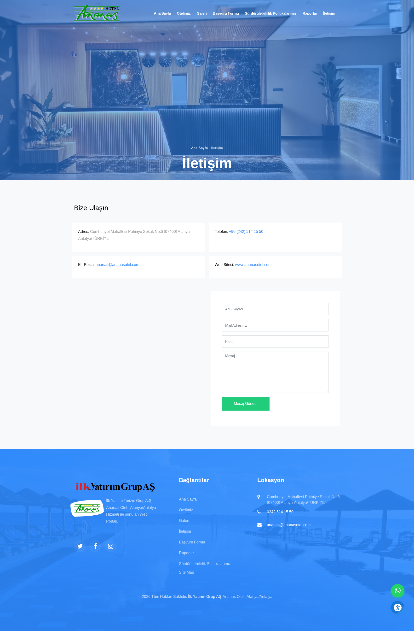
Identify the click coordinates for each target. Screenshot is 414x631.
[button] (397, 607)
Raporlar (310, 13)
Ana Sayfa (162, 13)
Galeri (202, 13)
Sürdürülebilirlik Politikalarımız (271, 13)
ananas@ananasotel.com (117, 265)
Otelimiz (184, 13)
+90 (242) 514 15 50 (246, 232)
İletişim (329, 13)
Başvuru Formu (226, 13)
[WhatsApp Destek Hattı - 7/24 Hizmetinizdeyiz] (397, 590)
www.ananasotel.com (253, 265)
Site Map (186, 572)
